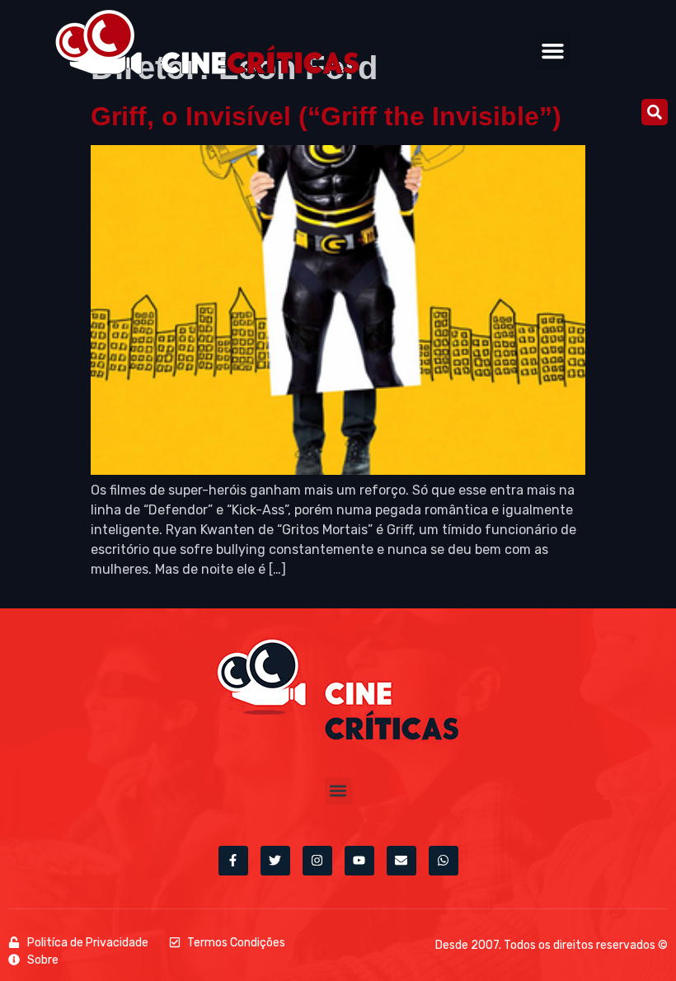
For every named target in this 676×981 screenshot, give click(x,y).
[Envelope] (401, 860)
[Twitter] (275, 860)
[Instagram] (317, 860)
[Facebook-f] (233, 860)
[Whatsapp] (443, 860)
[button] (552, 51)
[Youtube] (359, 860)
